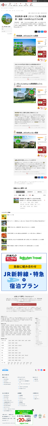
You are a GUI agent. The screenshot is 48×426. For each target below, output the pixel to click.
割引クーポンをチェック (43, 60)
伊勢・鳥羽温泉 (8, 334)
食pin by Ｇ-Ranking (39, 343)
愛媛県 (16, 360)
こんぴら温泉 (16, 331)
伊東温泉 (7, 329)
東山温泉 (6, 326)
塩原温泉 (11, 327)
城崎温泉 (25, 330)
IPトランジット (7, 407)
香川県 (13, 360)
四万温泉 (2, 327)
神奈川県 (19, 345)
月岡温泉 (23, 327)
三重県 (19, 352)
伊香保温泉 (23, 326)
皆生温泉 (28, 331)
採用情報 (21, 402)
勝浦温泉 (6, 331)
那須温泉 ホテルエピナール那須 (27, 35)
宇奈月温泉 (8, 330)
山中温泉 (28, 329)
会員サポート (36, 398)
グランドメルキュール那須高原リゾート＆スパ (29, 85)
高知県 (19, 360)
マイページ (41, 1)
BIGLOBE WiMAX (7, 384)
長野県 (13, 347)
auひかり (5, 380)
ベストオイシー (38, 333)
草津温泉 (19, 326)
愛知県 (16, 352)
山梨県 (10, 347)
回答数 (23, 195)
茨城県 (16, 342)
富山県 (10, 350)
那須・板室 (22, 204)
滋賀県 (10, 355)
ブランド (21, 397)
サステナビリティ (22, 398)
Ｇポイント (37, 324)
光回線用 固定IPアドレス (8, 402)
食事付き (35, 206)
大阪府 (16, 355)
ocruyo (37, 328)
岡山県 (16, 357)
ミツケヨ (37, 339)
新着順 (20, 195)
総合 (33, 195)
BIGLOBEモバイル (7, 382)
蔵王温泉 (11, 326)
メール (35, 397)
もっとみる (9, 33)
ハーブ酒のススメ (39, 344)
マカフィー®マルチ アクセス (9, 409)
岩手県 (16, 340)
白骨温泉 (19, 327)
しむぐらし (36, 380)
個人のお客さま (5, 374)
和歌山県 (26, 355)
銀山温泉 (15, 326)
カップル (3, 31)
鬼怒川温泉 (7, 327)
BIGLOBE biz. (6, 395)
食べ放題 (28, 206)
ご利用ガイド (38, 321)
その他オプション (22, 388)
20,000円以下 (22, 208)
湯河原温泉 (3, 329)
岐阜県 (13, 352)
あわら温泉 (3, 330)
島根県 (13, 357)
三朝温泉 (20, 331)
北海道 (10, 340)
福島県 (29, 340)
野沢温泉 (15, 327)
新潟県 (16, 347)
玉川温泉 (23, 333)
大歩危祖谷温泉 (18, 334)
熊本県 (18, 363)
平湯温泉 (16, 330)
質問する (34, 1)
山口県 (23, 357)
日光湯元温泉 (28, 333)
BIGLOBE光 (6, 379)
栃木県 (32, 202)
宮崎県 (24, 363)
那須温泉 (31, 204)
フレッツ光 (6, 398)
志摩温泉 (13, 334)
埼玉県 (10, 345)
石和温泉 (27, 327)
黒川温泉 (11, 333)
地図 (40, 49)
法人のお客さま (5, 393)
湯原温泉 (2, 333)
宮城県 (19, 340)
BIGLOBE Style (22, 403)
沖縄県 (31, 363)
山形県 (26, 340)
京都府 (13, 355)
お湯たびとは (38, 319)
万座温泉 (27, 326)
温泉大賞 (36, 379)
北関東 (29, 202)
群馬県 (13, 342)
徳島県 (10, 360)
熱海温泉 (28, 334)
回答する (29, 1)
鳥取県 (10, 357)
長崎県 (15, 363)
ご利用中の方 (35, 393)
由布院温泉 (24, 334)
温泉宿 (24, 206)
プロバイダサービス (7, 400)
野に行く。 (37, 336)
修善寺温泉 (12, 329)
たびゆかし (37, 340)
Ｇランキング (38, 325)
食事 (21, 206)
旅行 (32, 206)
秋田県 (23, 340)
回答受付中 (30, 191)
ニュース (21, 400)
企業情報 (19, 393)
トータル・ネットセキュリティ (24, 384)
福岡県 (9, 363)
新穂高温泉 (21, 330)
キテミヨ (37, 332)
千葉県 (13, 345)
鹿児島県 (27, 363)
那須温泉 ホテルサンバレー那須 (27, 132)
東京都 (16, 345)
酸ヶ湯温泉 (19, 333)
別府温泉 (6, 333)
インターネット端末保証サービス (24, 381)
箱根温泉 (2, 334)
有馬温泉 (29, 330)
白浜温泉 (2, 331)
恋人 (3, 28)
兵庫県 (19, 355)
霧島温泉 (15, 333)
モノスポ (37, 335)
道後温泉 (11, 331)
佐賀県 (12, 363)
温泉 (35, 204)
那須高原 (36, 202)
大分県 (21, 363)
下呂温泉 (12, 330)
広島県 (19, 357)
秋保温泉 (2, 326)
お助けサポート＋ (22, 379)
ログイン (45, 1)
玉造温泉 (24, 331)
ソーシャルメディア (23, 405)
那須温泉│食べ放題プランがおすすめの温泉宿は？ (31, 77)
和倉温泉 (24, 329)
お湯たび (37, 329)
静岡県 (10, 352)
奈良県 (23, 355)
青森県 (13, 340)
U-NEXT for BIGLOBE (23, 386)
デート (39, 204)
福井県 (16, 350)
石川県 (13, 350)
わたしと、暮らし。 (39, 331)
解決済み (40, 191)
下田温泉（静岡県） (18, 329)
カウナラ (37, 337)
